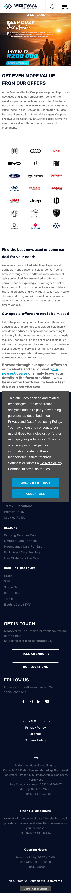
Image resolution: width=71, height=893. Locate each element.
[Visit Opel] (35, 213)
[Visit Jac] (14, 201)
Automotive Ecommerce (46, 881)
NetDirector (17, 881)
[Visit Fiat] (56, 163)
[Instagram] (31, 701)
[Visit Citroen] (35, 163)
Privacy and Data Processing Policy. (35, 422)
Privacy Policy (14, 512)
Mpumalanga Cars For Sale (23, 546)
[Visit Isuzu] (35, 188)
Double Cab (12, 593)
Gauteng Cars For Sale (20, 535)
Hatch (8, 576)
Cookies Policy (14, 517)
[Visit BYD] (14, 163)
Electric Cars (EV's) (18, 604)
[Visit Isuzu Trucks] (56, 188)
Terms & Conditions (18, 506)
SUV (7, 581)
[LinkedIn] (39, 701)
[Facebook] (23, 701)
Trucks (9, 599)
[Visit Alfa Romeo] (14, 151)
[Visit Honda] (56, 176)
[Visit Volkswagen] (56, 226)
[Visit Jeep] (35, 201)
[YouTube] (47, 701)
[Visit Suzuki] (35, 226)
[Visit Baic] (56, 151)
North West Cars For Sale (22, 552)
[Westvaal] (20, 6)
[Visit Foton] (35, 176)
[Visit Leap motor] (56, 201)
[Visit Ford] (14, 176)
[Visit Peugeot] (56, 213)
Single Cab (11, 587)
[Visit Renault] (14, 226)
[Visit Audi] (35, 151)
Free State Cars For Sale (21, 558)
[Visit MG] (14, 213)
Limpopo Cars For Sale (20, 541)
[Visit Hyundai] (14, 188)
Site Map (35, 734)
